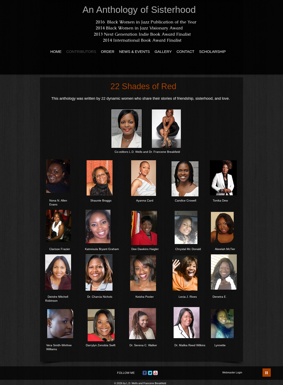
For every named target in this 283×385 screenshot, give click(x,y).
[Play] (266, 372)
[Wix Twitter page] (150, 373)
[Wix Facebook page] (145, 373)
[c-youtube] (155, 373)
